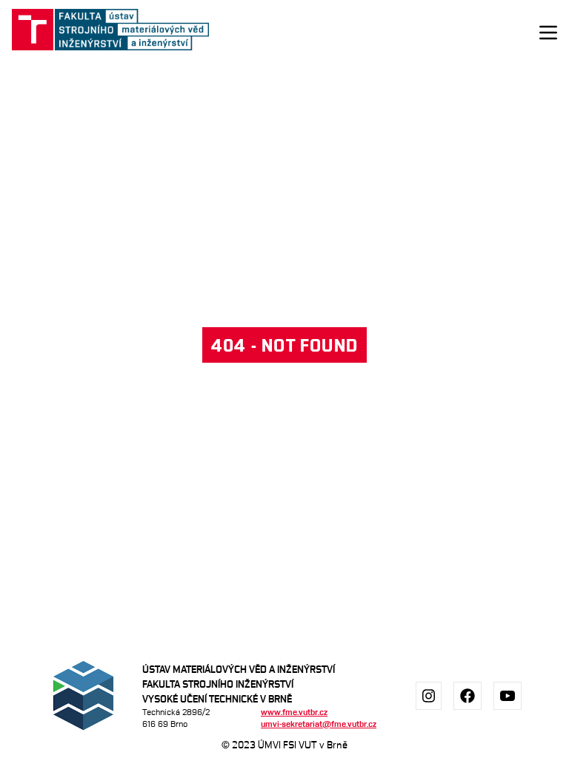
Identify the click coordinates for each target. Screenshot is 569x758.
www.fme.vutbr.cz (294, 711)
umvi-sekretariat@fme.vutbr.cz (318, 723)
